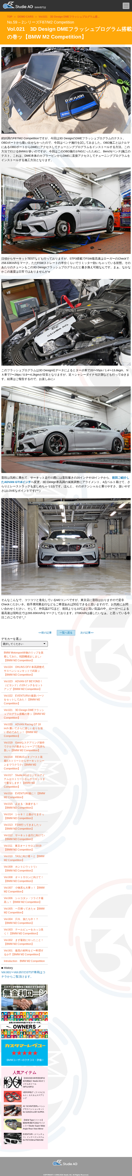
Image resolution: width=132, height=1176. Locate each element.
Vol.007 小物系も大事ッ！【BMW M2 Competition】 (24, 889)
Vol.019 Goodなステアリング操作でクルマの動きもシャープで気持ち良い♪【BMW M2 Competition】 (24, 746)
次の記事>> (87, 632)
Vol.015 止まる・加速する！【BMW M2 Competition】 (21, 805)
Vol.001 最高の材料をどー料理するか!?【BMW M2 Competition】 (23, 952)
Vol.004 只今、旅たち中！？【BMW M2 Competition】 (21, 921)
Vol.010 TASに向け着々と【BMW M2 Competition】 (24, 858)
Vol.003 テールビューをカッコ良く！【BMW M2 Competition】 (23, 931)
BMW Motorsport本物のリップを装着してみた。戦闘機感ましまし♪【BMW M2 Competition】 (23, 656)
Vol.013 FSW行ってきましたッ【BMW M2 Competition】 (23, 826)
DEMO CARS (25, 16)
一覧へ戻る (66, 632)
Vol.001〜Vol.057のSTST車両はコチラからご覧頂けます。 (23, 974)
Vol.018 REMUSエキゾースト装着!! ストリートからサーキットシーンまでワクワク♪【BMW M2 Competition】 (24, 763)
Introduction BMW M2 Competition (24, 961)
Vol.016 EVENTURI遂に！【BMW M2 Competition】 (24, 795)
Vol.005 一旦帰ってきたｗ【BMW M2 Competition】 (24, 910)
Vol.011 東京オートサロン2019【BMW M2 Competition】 (22, 847)
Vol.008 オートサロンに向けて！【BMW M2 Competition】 (23, 879)
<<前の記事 (45, 632)
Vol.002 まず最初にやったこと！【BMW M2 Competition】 (23, 942)
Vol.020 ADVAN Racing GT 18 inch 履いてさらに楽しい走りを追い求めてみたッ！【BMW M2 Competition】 (23, 730)
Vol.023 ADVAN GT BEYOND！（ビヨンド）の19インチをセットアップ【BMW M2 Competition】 (23, 685)
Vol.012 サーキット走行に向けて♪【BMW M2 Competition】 (24, 837)
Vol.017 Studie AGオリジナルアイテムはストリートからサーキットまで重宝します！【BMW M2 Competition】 (24, 781)
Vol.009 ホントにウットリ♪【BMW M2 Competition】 (20, 868)
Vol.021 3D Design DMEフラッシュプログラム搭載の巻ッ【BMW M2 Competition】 (24, 714)
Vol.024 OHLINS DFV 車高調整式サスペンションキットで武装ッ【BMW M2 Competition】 (24, 671)
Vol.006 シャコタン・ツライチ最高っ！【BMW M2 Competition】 (23, 900)
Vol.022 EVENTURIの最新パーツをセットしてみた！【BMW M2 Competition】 (24, 699)
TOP (9, 16)
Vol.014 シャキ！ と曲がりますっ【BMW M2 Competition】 (24, 816)
